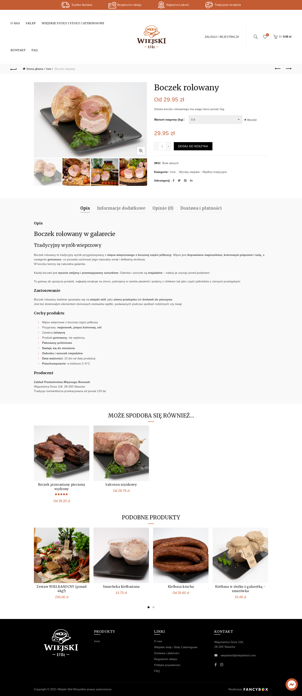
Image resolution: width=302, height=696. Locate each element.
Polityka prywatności (167, 665)
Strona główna (34, 68)
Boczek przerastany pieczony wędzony (61, 487)
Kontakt (18, 50)
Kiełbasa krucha (181, 587)
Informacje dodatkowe (121, 208)
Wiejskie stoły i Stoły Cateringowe (73, 23)
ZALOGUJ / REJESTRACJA (222, 36)
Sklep (31, 23)
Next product (288, 69)
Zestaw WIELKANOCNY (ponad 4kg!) (62, 589)
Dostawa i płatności (201, 208)
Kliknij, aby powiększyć (141, 151)
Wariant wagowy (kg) (168, 119)
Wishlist (267, 35)
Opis (85, 208)
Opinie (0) (162, 208)
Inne (48, 68)
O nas (15, 23)
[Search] (255, 37)
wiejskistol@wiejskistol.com (238, 655)
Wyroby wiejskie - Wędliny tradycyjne (203, 172)
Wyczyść (252, 119)
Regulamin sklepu (165, 659)
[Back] (14, 69)
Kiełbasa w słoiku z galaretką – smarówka (240, 589)
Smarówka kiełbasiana (121, 587)
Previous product (278, 69)
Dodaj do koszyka (193, 146)
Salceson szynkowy (121, 485)
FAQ (34, 50)
